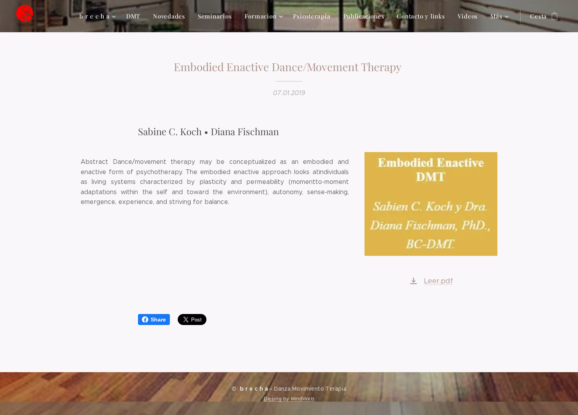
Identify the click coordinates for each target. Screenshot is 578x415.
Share (158, 319)
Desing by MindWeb (289, 399)
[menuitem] (98, 16)
